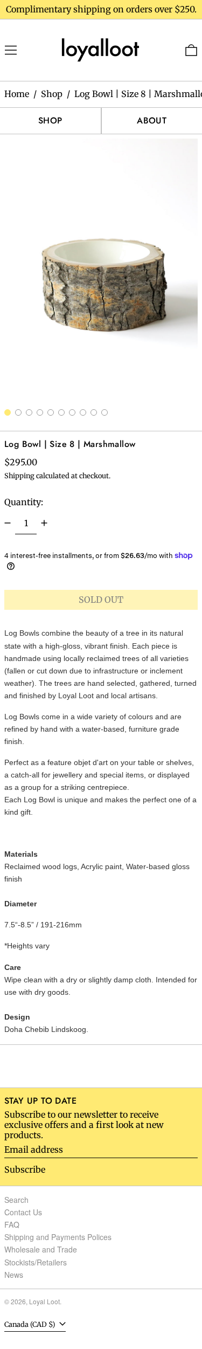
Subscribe (24, 1169)
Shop (51, 93)
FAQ (11, 1224)
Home (16, 93)
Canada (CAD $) (30, 1324)
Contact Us (23, 1212)
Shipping (19, 475)
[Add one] (44, 523)
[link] (101, 49)
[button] (101, 269)
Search (16, 1199)
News (13, 1274)
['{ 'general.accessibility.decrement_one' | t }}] (7, 523)
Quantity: (23, 502)
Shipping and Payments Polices (58, 1236)
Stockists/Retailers (35, 1262)
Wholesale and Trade (40, 1249)
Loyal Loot (44, 1301)
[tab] (7, 412)
